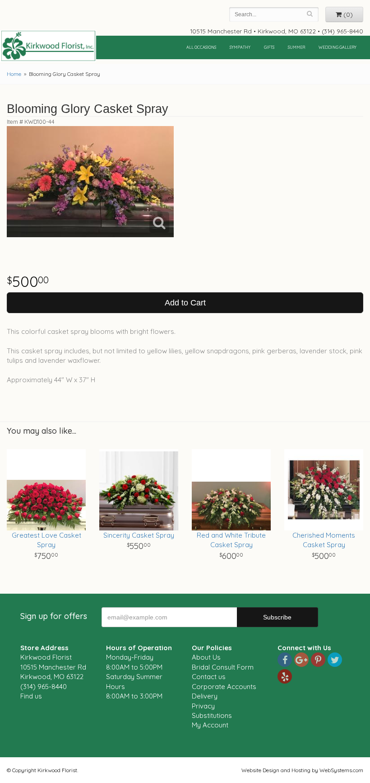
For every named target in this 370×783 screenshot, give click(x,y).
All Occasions (201, 47)
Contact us (209, 676)
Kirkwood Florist (48, 46)
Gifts (269, 47)
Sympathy (240, 47)
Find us (31, 696)
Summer (296, 47)
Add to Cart (185, 302)
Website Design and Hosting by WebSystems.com (302, 770)
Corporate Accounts (224, 686)
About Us (206, 657)
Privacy (203, 706)
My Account (210, 725)
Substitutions (212, 715)
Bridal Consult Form (223, 667)
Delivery (204, 696)
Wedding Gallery (337, 47)
